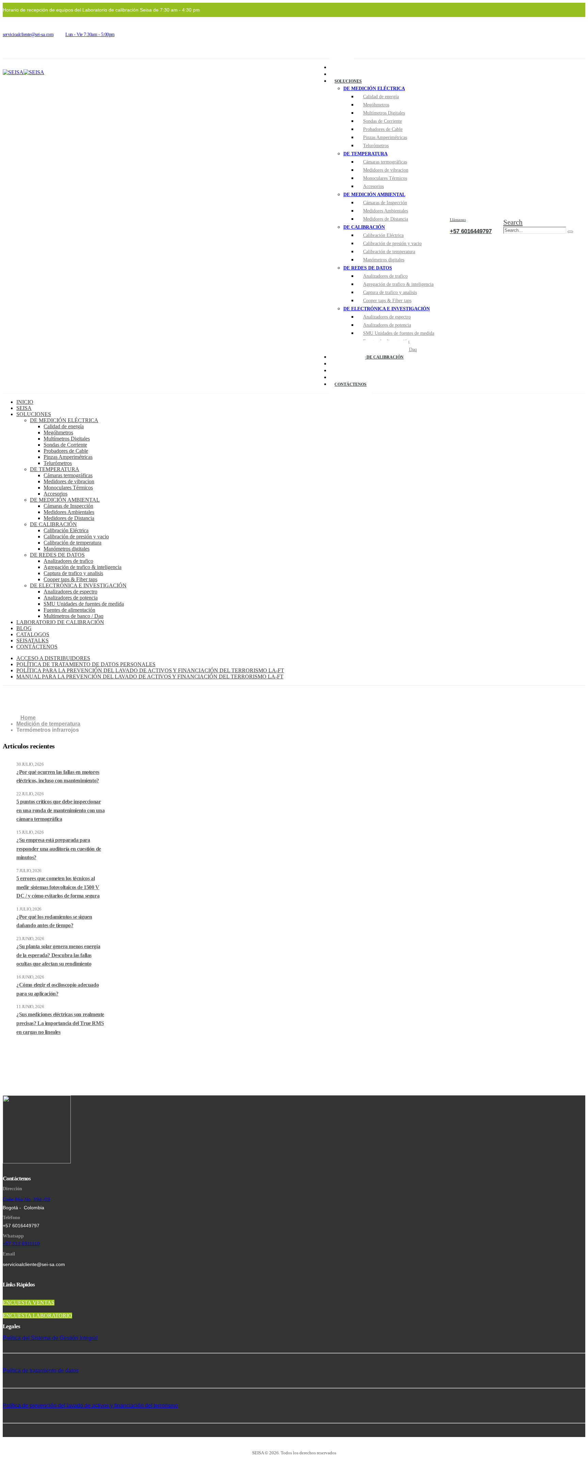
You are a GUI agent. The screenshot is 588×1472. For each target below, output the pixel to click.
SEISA (24, 408)
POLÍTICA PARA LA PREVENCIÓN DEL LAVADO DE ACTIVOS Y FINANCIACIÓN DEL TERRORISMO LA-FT (150, 670)
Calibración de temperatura (389, 251)
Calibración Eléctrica (383, 235)
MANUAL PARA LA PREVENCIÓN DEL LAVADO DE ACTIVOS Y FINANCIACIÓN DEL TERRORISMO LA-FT (149, 676)
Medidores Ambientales (385, 210)
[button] (513, 222)
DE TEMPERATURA (365, 153)
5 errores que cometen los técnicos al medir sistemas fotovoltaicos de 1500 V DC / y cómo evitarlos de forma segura (57, 887)
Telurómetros (376, 145)
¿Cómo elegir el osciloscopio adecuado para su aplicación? (57, 989)
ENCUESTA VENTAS (28, 1302)
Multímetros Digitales (384, 113)
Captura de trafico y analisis (390, 292)
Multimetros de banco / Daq (73, 616)
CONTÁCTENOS (350, 384)
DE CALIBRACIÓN (364, 227)
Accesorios (373, 186)
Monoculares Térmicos (385, 178)
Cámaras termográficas (385, 161)
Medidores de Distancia (385, 219)
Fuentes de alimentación (69, 610)
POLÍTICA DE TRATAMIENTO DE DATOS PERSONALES (86, 664)
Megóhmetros (376, 104)
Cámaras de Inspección (385, 202)
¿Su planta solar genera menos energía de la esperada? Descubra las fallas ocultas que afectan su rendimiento (58, 955)
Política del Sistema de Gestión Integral (50, 1338)
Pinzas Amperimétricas (385, 137)
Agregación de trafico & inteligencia (398, 284)
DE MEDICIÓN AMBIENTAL (374, 194)
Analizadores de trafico (385, 276)
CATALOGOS (32, 634)
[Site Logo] (23, 72)
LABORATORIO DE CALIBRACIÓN (369, 357)
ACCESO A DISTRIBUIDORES (53, 658)
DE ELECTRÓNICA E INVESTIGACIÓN (386, 308)
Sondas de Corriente (382, 121)
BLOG (24, 628)
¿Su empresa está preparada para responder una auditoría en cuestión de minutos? (58, 848)
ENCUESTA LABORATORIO (37, 1315)
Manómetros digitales (383, 259)
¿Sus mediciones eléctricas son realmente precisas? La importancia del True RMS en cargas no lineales (60, 1023)
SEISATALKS (32, 640)
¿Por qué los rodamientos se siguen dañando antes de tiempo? (54, 921)
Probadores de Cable (383, 129)
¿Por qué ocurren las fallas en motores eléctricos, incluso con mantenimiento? (57, 776)
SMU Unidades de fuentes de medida (398, 333)
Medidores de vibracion (385, 170)
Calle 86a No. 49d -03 (26, 1199)
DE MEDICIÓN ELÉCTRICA (374, 88)
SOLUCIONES (348, 81)
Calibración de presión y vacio (392, 243)
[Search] (570, 232)
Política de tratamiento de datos (41, 1370)
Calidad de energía (381, 96)
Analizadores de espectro (387, 316)
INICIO (24, 402)
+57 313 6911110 (21, 1243)
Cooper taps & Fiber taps (387, 300)
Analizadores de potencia (387, 325)
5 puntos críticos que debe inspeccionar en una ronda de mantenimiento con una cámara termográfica (60, 810)
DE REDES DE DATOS (367, 268)
